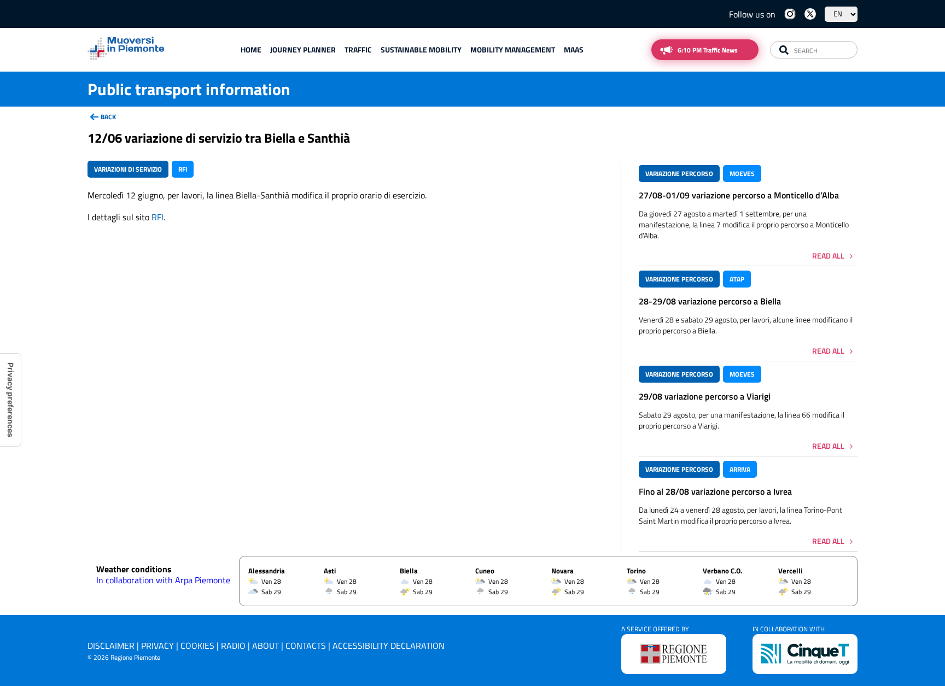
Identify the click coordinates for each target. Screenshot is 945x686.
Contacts (305, 645)
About (265, 645)
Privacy (157, 645)
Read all (828, 255)
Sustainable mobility (421, 49)
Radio (233, 645)
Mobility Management (512, 49)
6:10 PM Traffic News (708, 50)
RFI (157, 217)
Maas (574, 49)
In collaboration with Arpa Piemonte (163, 580)
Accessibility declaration (388, 645)
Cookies (197, 645)
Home (251, 49)
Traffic (358, 49)
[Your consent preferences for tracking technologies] (10, 400)
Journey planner (303, 49)
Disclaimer (111, 645)
